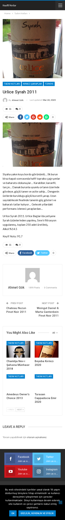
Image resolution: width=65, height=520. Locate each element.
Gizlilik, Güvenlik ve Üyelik (37, 513)
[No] (60, 502)
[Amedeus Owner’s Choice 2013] (18, 382)
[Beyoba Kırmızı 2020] (46, 349)
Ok (12, 513)
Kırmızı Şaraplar (32, 84)
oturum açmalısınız (36, 437)
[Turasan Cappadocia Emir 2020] (46, 382)
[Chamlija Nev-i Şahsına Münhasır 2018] (18, 349)
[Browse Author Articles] (32, 275)
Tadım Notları (12, 84)
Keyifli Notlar (9, 5)
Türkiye (49, 84)
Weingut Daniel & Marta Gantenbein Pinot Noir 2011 (47, 312)
